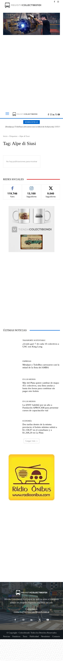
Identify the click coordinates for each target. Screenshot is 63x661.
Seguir (32, 187)
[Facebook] (54, 2)
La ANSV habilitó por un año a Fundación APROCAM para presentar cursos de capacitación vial (40, 408)
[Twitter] (56, 114)
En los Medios (28, 379)
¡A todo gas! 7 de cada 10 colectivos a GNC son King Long (40, 345)
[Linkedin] (53, 114)
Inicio (5, 136)
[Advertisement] (31, 71)
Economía (27, 421)
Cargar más (30, 441)
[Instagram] (58, 2)
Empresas (26, 361)
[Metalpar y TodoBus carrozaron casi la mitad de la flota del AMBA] (11, 364)
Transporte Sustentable (33, 340)
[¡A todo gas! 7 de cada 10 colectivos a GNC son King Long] (11, 343)
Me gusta (12, 187)
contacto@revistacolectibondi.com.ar (31, 612)
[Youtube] (58, 114)
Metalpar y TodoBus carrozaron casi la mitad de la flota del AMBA (31, 127)
